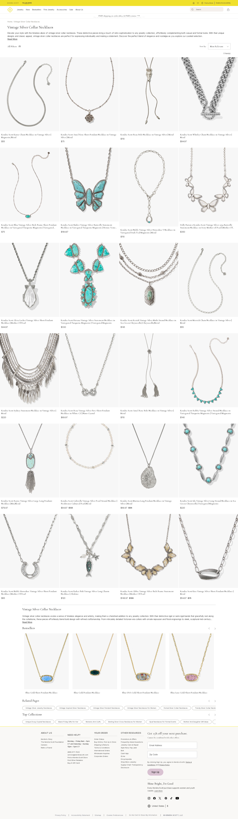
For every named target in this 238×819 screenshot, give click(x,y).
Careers (44, 745)
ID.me (123, 756)
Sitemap (98, 815)
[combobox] (206, 9)
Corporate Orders (101, 756)
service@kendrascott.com (78, 755)
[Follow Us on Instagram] (149, 798)
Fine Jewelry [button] (49, 10)
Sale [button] (71, 10)
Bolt (122, 751)
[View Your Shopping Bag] (228, 9)
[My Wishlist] (198, 3)
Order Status (99, 739)
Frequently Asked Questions (132, 742)
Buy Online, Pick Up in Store (105, 742)
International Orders (102, 751)
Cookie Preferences (115, 815)
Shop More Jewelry (128, 762)
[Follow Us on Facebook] (154, 798)
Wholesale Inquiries (102, 753)
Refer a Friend (46, 748)
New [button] (28, 10)
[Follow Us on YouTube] (177, 798)
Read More (12, 39)
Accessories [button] (62, 10)
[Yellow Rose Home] (26, 3)
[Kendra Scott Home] (13, 3)
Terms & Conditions (102, 748)
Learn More (158, 791)
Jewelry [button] (20, 10)
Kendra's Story (46, 739)
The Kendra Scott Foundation (52, 742)
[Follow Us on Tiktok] (171, 798)
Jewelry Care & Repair (130, 745)
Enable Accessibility (223, 3)
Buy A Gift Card (74, 763)
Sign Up (155, 772)
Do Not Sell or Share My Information (143, 815)
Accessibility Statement (80, 815)
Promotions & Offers (128, 739)
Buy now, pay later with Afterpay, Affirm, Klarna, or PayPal (117, 16)
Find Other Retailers (75, 760)
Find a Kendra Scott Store (78, 757)
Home (10, 22)
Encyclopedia (126, 759)
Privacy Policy (164, 765)
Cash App (125, 753)
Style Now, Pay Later (129, 748)
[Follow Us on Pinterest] (166, 798)
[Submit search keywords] (192, 9)
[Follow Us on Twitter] (160, 798)
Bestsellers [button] (36, 10)
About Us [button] (79, 10)
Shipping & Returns (101, 745)
